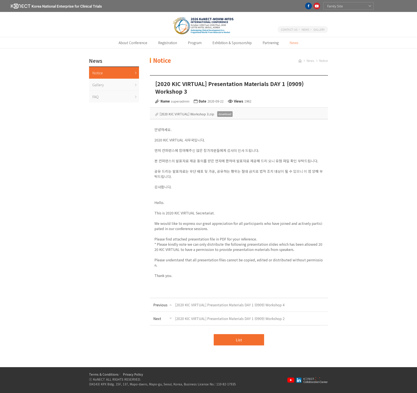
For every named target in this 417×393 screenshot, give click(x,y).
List (239, 339)
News (294, 42)
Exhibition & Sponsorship (232, 42)
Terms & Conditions (104, 374)
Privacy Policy (133, 374)
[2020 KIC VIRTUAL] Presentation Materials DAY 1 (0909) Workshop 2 (230, 318)
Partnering (271, 42)
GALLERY (319, 29)
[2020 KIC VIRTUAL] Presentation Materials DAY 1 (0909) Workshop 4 (230, 304)
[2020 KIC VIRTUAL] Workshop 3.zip (187, 114)
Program (195, 42)
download (224, 114)
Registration (167, 42)
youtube (316, 6)
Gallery (98, 84)
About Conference (133, 42)
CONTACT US (289, 29)
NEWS (305, 29)
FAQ (95, 96)
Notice (97, 72)
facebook (308, 6)
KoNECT (56, 6)
